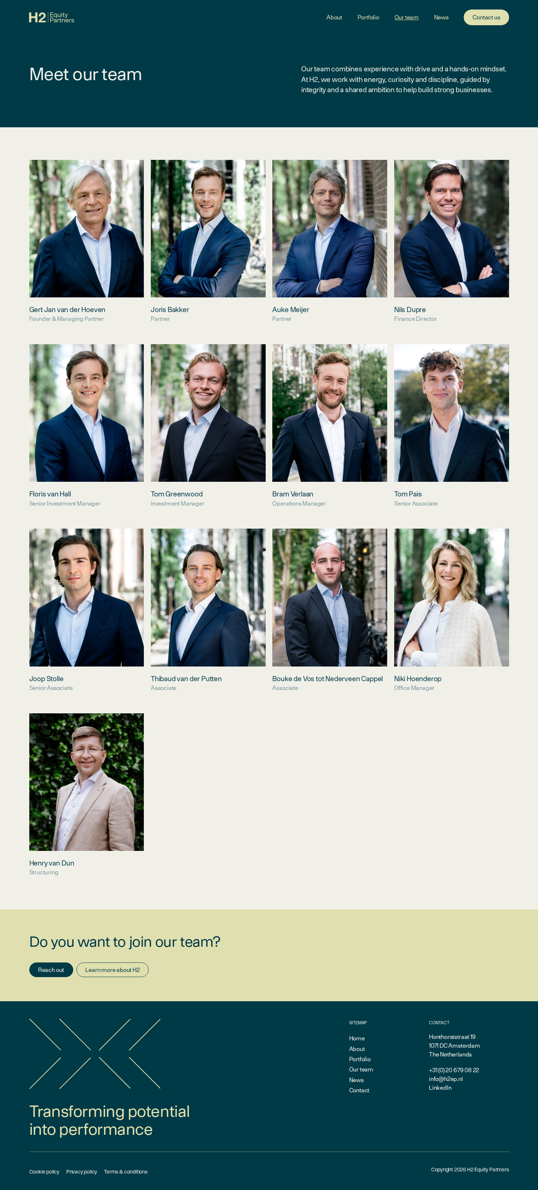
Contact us (486, 17)
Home (357, 1038)
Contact (359, 1090)
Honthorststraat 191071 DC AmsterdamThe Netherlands (454, 1045)
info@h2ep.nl (446, 1078)
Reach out (51, 969)
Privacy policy (81, 1172)
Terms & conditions (125, 1172)
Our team (407, 17)
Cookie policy (44, 1172)
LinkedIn (440, 1087)
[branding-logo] (52, 17)
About (334, 17)
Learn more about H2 (112, 969)
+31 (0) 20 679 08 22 (454, 1070)
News (441, 17)
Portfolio (368, 17)
